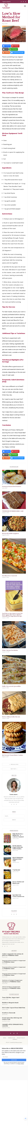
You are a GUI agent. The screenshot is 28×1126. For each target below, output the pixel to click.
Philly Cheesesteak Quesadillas (11, 686)
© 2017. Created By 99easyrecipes (14, 1042)
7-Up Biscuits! (16, 870)
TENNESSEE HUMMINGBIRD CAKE (12, 511)
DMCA (4, 1037)
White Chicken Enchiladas (10, 650)
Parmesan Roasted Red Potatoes (11, 486)
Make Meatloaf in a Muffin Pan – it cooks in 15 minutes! (18, 835)
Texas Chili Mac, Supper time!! (10, 997)
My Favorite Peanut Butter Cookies (12, 755)
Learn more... (14, 794)
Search (14, 819)
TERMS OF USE (11, 1037)
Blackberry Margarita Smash (10, 1002)
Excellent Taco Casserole (9, 575)
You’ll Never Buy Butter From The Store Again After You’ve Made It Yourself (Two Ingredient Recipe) (12, 615)
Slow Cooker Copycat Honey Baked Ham (13, 1007)
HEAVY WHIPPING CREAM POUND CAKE (17, 859)
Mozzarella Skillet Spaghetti (10, 533)
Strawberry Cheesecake (8, 1012)
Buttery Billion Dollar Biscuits (11, 716)
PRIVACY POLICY (21, 1037)
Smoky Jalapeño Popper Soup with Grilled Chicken (17, 847)
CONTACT (15, 1039)
